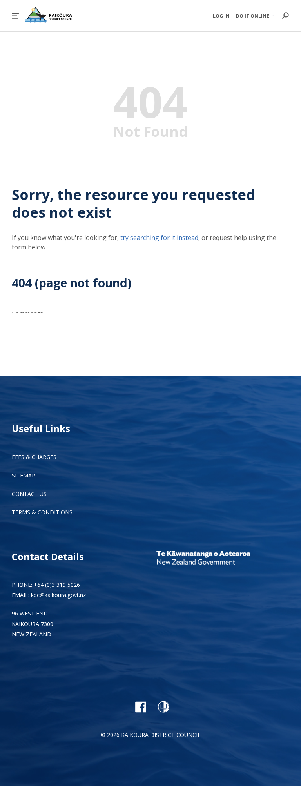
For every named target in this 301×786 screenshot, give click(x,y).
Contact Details (48, 556)
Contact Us (29, 493)
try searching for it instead (159, 237)
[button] (15, 16)
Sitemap (23, 475)
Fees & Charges (34, 457)
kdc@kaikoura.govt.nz (58, 595)
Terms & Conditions (42, 512)
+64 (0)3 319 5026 (57, 584)
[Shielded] (163, 706)
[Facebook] (140, 706)
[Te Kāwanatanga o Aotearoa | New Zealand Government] (215, 558)
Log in (221, 16)
